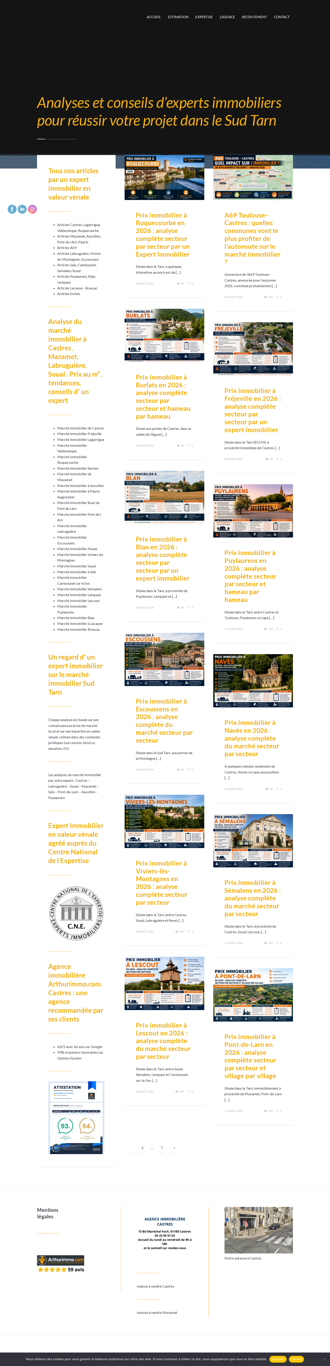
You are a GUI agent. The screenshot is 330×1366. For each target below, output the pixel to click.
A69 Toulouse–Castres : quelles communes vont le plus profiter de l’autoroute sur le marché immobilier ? (252, 238)
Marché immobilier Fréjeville (79, 433)
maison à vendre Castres (155, 1286)
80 (271, 789)
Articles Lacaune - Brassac (77, 288)
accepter (278, 1359)
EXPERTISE (204, 17)
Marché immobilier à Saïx (76, 572)
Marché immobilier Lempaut (79, 595)
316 (270, 297)
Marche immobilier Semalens (79, 589)
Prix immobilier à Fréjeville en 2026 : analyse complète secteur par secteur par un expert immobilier (252, 409)
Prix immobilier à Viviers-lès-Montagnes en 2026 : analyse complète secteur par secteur (161, 882)
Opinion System (69, 1058)
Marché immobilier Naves (77, 548)
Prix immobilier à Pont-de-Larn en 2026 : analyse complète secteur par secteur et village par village (250, 1056)
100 (181, 931)
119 (270, 1111)
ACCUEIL (154, 17)
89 (271, 459)
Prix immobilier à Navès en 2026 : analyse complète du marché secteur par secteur (251, 737)
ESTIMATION (178, 17)
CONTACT (282, 17)
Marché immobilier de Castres (80, 428)
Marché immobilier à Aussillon (80, 485)
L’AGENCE (227, 17)
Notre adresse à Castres (243, 1258)
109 (181, 1091)
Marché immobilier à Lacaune (80, 623)
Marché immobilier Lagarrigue (80, 439)
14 (182, 283)
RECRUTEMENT (254, 17)
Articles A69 (67, 247)
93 (182, 769)
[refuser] (324, 1359)
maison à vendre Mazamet (157, 1312)
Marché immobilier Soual (76, 566)
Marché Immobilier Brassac (78, 629)
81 (182, 607)
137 (270, 943)
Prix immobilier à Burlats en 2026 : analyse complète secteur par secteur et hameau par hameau (163, 396)
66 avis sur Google (88, 1046)
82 (182, 445)
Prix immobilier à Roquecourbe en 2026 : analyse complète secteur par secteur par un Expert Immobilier (163, 234)
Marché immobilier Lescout (78, 600)
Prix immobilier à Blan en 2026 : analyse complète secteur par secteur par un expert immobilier (162, 558)
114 (270, 629)
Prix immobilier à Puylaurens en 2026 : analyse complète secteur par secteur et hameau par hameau (250, 576)
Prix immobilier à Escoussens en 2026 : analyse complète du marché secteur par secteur (164, 720)
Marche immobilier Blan (76, 617)
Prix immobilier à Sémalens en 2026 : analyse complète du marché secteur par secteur (252, 897)
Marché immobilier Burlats (78, 468)
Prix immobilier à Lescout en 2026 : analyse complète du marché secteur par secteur (163, 1040)
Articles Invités (68, 293)
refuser (296, 1359)
